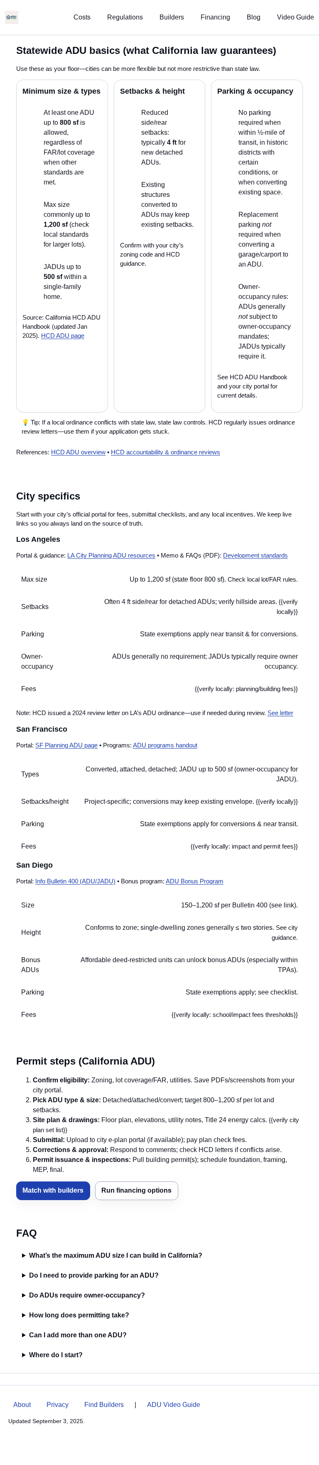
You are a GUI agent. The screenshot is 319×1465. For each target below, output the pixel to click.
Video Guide (295, 17)
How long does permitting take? (79, 1315)
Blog (253, 17)
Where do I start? (56, 1354)
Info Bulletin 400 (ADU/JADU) (75, 881)
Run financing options (136, 1190)
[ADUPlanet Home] (11, 17)
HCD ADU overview (78, 452)
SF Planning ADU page (66, 745)
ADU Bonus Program (194, 881)
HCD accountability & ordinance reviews (165, 452)
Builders (172, 17)
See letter (280, 713)
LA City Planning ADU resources (111, 555)
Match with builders (52, 1190)
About (22, 1404)
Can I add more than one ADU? (78, 1335)
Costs (82, 17)
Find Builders (104, 1404)
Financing (215, 17)
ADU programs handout (165, 745)
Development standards (255, 555)
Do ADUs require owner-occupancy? (87, 1295)
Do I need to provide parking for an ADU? (94, 1275)
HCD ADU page (62, 335)
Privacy (58, 1404)
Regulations (125, 17)
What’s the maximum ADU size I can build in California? (115, 1255)
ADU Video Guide (173, 1404)
